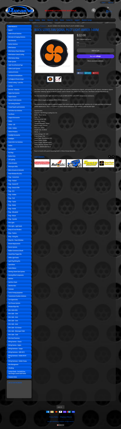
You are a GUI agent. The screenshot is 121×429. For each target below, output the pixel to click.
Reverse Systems (12, 247)
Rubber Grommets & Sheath (15, 251)
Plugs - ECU (11, 191)
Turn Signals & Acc (13, 299)
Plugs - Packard (12, 180)
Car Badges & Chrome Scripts (16, 79)
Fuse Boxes (11, 114)
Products (43, 26)
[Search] (93, 10)
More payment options (95, 61)
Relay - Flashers (12, 233)
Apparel (10, 30)
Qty (78, 42)
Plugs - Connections (13, 177)
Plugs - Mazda (12, 205)
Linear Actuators (12, 163)
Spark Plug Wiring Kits (14, 261)
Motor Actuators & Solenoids (16, 170)
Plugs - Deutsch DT (13, 184)
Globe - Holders (12, 128)
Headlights (11, 138)
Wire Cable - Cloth (13, 335)
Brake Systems (12, 61)
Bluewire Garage (87, 20)
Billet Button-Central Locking (16, 54)
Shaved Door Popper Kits (15, 254)
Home (31, 20)
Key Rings (10, 152)
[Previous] (109, 156)
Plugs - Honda (12, 209)
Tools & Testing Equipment (15, 293)
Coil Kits (10, 86)
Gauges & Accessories (14, 117)
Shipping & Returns (66, 417)
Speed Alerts (11, 264)
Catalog (37, 20)
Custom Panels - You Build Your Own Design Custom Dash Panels (17, 372)
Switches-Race (12, 286)
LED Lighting (11, 159)
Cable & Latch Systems (14, 68)
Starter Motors (12, 268)
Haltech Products (13, 132)
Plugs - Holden (12, 194)
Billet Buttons (12, 47)
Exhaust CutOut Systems (14, 100)
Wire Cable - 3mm (13, 313)
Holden (10, 145)
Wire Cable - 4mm (13, 317)
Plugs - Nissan (12, 215)
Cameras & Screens (13, 72)
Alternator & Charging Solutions (16, 37)
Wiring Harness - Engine (14, 345)
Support (77, 20)
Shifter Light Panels (13, 257)
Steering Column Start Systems (16, 271)
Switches (10, 278)
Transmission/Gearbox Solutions (17, 296)
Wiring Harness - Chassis (15, 341)
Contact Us (69, 20)
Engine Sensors (12, 96)
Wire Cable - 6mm (13, 324)
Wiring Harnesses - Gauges (15, 348)
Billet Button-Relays (13, 58)
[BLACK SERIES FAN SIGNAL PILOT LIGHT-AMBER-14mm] (50, 79)
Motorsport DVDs (13, 166)
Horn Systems (12, 149)
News (43, 20)
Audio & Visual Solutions (14, 33)
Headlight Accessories (14, 135)
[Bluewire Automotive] (19, 10)
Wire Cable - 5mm (13, 321)
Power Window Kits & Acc (15, 174)
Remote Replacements (14, 244)
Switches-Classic (12, 282)
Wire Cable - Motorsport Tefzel (16, 331)
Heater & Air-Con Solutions (15, 142)
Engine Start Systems (13, 93)
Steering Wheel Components (16, 275)
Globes (10, 121)
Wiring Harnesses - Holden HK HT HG (17, 357)
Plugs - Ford (11, 198)
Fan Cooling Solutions (14, 103)
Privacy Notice (53, 417)
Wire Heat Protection (14, 338)
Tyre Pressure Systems (14, 303)
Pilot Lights (11, 222)
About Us (50, 20)
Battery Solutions (13, 44)
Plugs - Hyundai (12, 219)
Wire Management (13, 364)
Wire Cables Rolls (13, 310)
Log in (103, 2)
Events (62, 20)
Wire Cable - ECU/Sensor (15, 328)
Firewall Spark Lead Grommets (16, 107)
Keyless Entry (11, 156)
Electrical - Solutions (13, 89)
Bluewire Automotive (59, 421)
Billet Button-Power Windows (16, 51)
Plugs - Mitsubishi (13, 212)
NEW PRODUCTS (12, 26)
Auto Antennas (12, 40)
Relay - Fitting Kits (13, 236)
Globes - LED (11, 124)
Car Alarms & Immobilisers (15, 75)
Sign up (110, 2)
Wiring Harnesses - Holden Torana (17, 361)
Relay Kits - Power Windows (15, 240)
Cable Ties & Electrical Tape (15, 65)
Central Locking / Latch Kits (15, 82)
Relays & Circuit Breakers (15, 229)
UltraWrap (11, 368)
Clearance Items (12, 377)
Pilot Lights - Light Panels (15, 226)
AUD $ (60, 407)
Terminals (11, 289)
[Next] (113, 156)
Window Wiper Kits (13, 306)
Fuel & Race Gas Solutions (15, 110)
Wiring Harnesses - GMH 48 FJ (16, 352)
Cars (56, 20)
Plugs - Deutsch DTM (13, 187)
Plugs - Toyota (12, 201)
